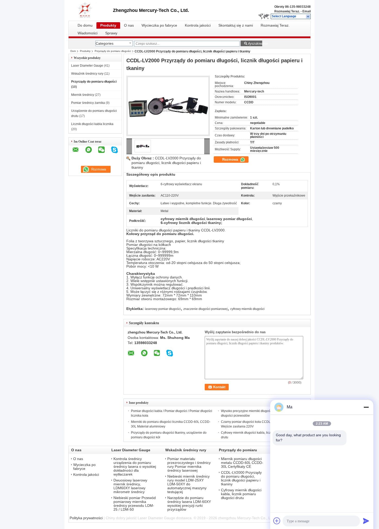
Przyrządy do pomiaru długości (113, 51)
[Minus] (366, 407)
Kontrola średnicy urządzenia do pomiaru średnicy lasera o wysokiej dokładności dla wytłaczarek (134, 466)
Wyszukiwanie (254, 43)
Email (306, 11)
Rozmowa (230, 159)
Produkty (108, 25)
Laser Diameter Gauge (87, 65)
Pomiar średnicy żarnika (88, 103)
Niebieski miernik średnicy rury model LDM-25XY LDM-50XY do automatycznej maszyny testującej (188, 484)
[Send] (366, 520)
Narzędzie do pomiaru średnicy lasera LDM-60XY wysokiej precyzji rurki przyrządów (189, 503)
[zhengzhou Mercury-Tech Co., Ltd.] (308, 16)
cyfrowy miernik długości (247, 309)
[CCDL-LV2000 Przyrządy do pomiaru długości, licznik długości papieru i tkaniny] (168, 106)
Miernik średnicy (82, 95)
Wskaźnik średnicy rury (87, 73)
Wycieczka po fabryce (159, 25)
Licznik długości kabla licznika (92, 124)
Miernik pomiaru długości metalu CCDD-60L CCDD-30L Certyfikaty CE (242, 463)
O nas (129, 25)
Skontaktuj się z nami (235, 25)
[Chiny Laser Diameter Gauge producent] (90, 10)
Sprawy (111, 33)
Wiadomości (87, 33)
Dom (73, 51)
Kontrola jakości (198, 25)
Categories (104, 43)
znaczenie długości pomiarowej (205, 309)
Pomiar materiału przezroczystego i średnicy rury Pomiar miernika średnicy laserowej (189, 464)
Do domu (85, 25)
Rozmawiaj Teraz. (287, 11)
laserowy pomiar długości (163, 309)
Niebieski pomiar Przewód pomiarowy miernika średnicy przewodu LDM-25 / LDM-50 (134, 503)
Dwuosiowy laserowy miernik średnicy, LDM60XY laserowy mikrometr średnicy (130, 486)
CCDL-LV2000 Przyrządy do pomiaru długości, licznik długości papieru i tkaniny (166, 162)
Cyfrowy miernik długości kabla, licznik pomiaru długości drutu (241, 494)
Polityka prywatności (86, 518)
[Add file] (277, 520)
